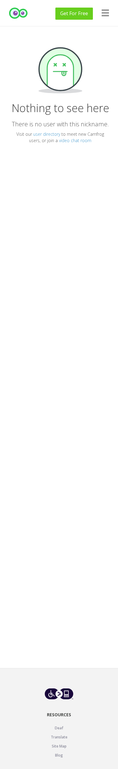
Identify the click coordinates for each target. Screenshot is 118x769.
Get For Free (74, 13)
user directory (46, 134)
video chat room (75, 140)
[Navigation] (105, 12)
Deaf (59, 728)
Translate (59, 737)
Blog (59, 755)
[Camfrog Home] (18, 13)
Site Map (59, 746)
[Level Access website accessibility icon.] (59, 693)
